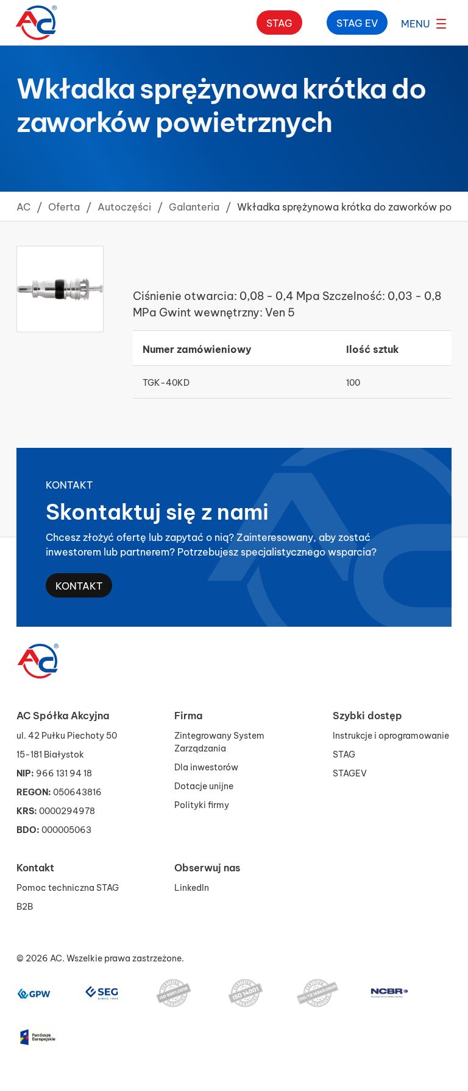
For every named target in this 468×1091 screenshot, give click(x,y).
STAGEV (350, 772)
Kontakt (78, 585)
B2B (24, 905)
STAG (344, 753)
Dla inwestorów (206, 766)
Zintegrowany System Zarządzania (219, 741)
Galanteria (194, 206)
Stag (279, 22)
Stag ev (357, 22)
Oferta (64, 206)
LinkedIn (191, 886)
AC (23, 206)
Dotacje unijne (203, 785)
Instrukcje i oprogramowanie (391, 734)
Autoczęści (124, 206)
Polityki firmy (201, 804)
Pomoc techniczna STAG (67, 886)
